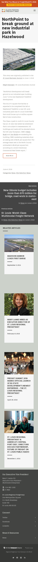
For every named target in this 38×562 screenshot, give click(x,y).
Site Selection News (23, 173)
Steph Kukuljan (8, 85)
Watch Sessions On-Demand (19, 5)
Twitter (4, 517)
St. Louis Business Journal (12, 78)
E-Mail (7, 489)
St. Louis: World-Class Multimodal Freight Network (17, 214)
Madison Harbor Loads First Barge (16, 257)
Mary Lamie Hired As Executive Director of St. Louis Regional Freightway (18, 323)
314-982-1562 (10, 487)
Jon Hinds (14, 134)
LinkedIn (5, 526)
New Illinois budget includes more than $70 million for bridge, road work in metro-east (20, 194)
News (13, 173)
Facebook (6, 521)
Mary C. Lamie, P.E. (9, 478)
